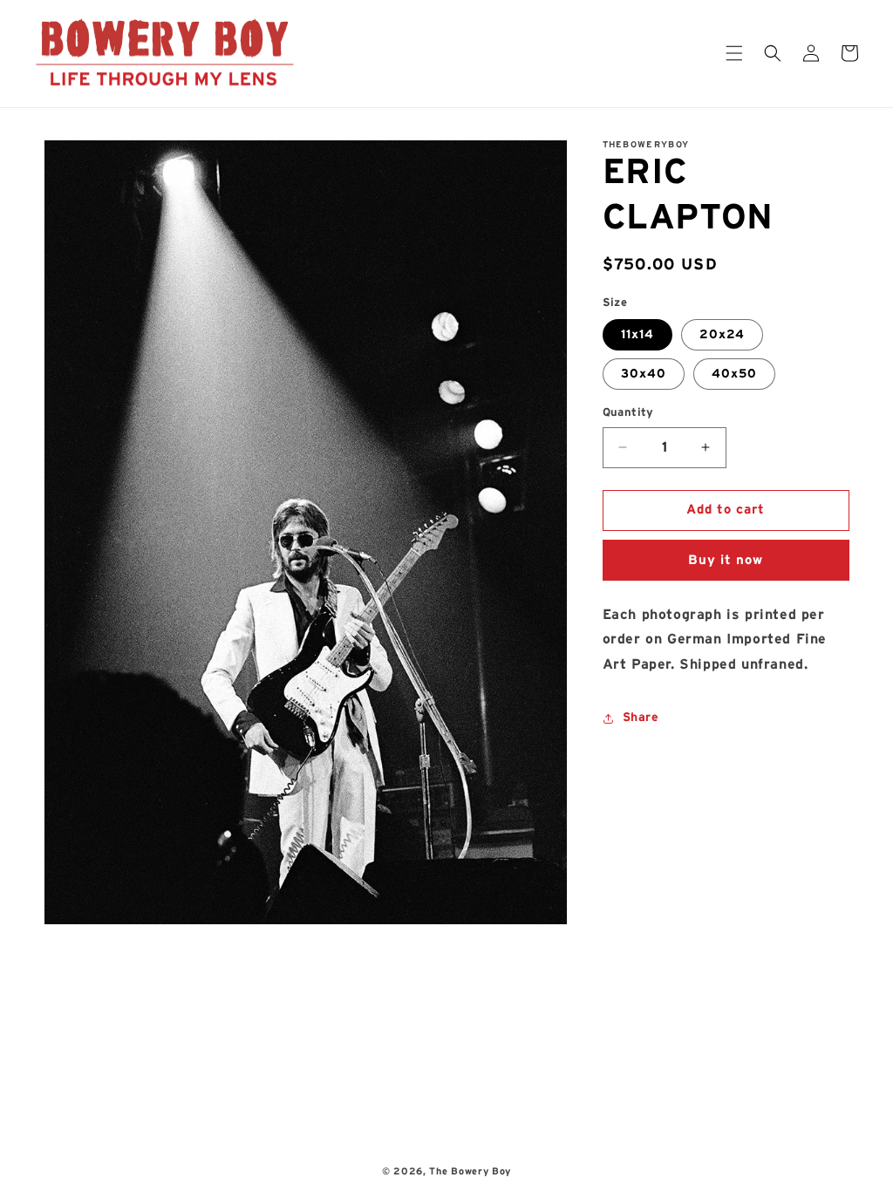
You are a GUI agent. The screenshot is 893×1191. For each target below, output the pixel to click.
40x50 (734, 374)
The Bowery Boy (470, 1171)
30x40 (643, 374)
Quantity (628, 413)
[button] (734, 53)
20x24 (722, 335)
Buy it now (725, 560)
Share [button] (641, 717)
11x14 (637, 335)
